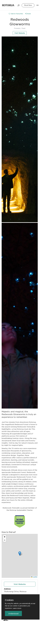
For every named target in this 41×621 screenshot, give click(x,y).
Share (28, 13)
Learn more (17, 608)
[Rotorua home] (8, 5)
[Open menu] (37, 5)
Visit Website (19, 33)
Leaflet (34, 577)
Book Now (28, 5)
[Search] (18, 5)
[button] (19, 553)
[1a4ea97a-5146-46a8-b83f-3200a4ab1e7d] (16, 14)
